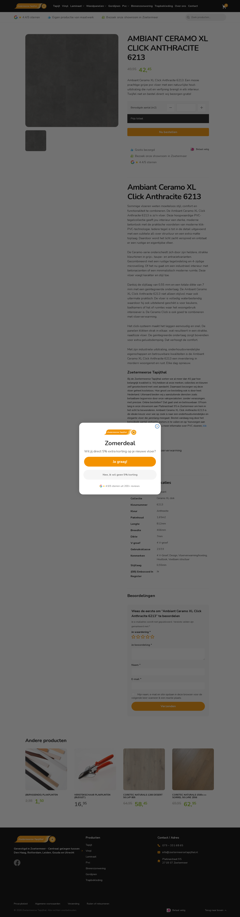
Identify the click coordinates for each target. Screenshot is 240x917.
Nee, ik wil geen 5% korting (120, 475)
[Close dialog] (157, 426)
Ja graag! (120, 461)
